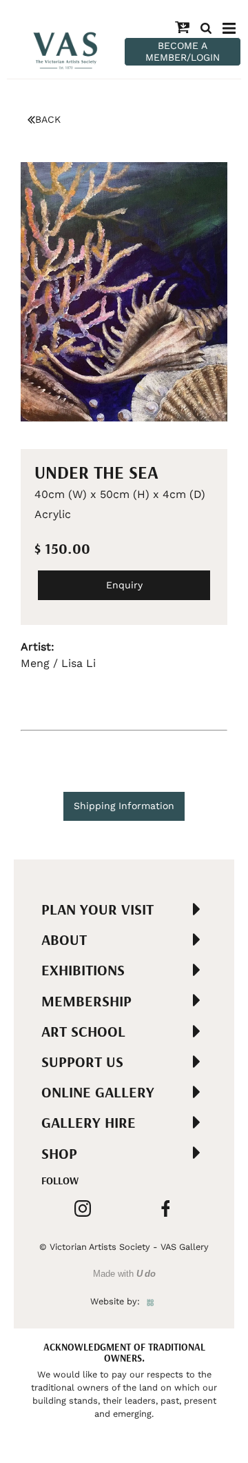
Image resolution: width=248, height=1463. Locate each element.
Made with (124, 1273)
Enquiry (124, 584)
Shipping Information (124, 805)
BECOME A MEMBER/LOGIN (182, 51)
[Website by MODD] (150, 1301)
